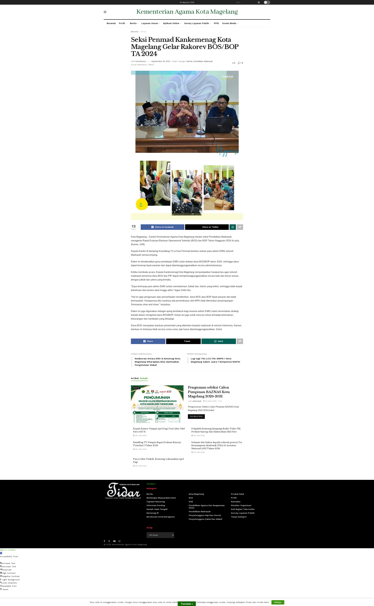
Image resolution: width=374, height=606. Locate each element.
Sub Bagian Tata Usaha (242, 509)
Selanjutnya (197, 416)
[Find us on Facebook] (104, 541)
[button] (1, 553)
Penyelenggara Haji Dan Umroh (205, 515)
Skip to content (7, 550)
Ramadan (235, 501)
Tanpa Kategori (239, 517)
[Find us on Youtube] (114, 541)
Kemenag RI (153, 513)
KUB (191, 501)
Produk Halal (237, 494)
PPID (216, 23)
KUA (191, 498)
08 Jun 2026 (140, 435)
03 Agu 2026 (211, 401)
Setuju (277, 602)
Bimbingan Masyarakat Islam (161, 498)
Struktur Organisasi (241, 505)
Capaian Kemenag (156, 501)
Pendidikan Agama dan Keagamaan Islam (207, 506)
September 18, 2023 (160, 61)
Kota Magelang (196, 494)
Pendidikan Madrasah (203, 61)
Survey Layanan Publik (196, 23)
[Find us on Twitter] (109, 541)
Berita (133, 23)
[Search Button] (258, 2)
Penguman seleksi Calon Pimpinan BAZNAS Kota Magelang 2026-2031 (209, 391)
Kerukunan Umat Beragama (161, 517)
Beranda (111, 23)
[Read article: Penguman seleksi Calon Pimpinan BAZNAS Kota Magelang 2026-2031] (157, 404)
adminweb (196, 401)
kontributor (141, 61)
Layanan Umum (149, 23)
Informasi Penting (156, 505)
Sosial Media (229, 23)
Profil (122, 23)
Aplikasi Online (171, 23)
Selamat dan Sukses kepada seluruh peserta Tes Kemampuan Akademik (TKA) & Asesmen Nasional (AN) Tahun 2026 (216, 445)
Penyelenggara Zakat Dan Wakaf (205, 519)
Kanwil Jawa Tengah (157, 509)
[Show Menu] (105, 12)
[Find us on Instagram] (119, 541)
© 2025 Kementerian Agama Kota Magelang (125, 544)
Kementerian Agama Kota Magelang (187, 12)
